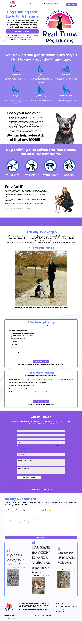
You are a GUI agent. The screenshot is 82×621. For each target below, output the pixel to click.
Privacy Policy (29, 448)
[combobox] (18, 435)
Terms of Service (22, 448)
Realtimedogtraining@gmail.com (51, 3)
